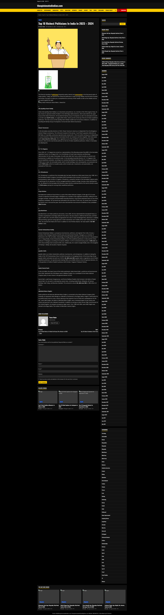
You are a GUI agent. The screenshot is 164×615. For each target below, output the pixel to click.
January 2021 (104, 285)
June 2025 (104, 118)
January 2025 (104, 134)
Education (104, 477)
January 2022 (104, 248)
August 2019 (104, 339)
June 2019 (104, 345)
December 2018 (105, 364)
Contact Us (39, 10)
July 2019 (104, 342)
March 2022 (104, 241)
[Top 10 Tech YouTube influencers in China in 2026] (47, 397)
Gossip (103, 502)
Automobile (104, 436)
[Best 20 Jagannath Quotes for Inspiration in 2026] (88, 397)
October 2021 (104, 257)
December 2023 (105, 175)
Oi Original (104, 534)
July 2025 (104, 115)
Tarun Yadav (42, 26)
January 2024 (104, 172)
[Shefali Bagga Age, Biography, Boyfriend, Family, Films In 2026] (71, 597)
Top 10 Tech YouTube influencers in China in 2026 (46, 406)
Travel (95, 10)
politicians (55, 94)
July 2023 (104, 191)
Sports (103, 553)
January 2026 (104, 96)
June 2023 (104, 194)
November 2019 (105, 329)
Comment (41, 344)
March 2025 (104, 128)
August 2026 (104, 74)
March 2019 (104, 355)
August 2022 (104, 225)
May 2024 (104, 159)
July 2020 (104, 304)
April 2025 (104, 125)
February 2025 (105, 131)
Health (103, 506)
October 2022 (105, 219)
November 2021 (105, 254)
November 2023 (105, 178)
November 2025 (105, 103)
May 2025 (104, 121)
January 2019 (104, 361)
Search (104, 20)
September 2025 (105, 109)
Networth (74, 10)
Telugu (103, 565)
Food (103, 493)
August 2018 (104, 377)
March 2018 (104, 392)
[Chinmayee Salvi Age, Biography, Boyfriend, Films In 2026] (48, 597)
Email (40, 369)
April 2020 (104, 314)
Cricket (86, 10)
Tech (91, 10)
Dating (103, 474)
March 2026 (104, 90)
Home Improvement (106, 515)
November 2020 (105, 292)
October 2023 (105, 181)
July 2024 (104, 153)
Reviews (103, 547)
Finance (80, 10)
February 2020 (105, 320)
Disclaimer (101, 10)
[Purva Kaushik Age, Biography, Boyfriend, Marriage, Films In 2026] (93, 597)
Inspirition (104, 521)
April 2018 (104, 389)
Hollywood (104, 512)
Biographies (55, 10)
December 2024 (105, 137)
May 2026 (104, 84)
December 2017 (105, 402)
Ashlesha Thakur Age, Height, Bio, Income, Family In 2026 (115, 606)
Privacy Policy (109, 10)
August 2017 (104, 415)
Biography (104, 446)
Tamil (103, 559)
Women (103, 581)
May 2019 (104, 348)
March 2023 (104, 203)
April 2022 (104, 238)
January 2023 (104, 210)
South (103, 550)
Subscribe (123, 10)
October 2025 (105, 106)
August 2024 (104, 150)
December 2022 (105, 213)
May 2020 (104, 311)
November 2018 (105, 367)
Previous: (53, 331)
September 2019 (105, 336)
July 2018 (104, 380)
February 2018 (105, 396)
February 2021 (105, 282)
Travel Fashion (105, 575)
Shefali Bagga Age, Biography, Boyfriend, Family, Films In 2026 (70, 606)
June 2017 (104, 421)
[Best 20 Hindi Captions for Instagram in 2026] (68, 397)
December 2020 (105, 288)
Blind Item (104, 455)
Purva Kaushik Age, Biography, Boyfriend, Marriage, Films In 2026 (92, 606)
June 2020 (104, 307)
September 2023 (105, 184)
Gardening (104, 499)
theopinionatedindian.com (50, 5)
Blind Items (67, 10)
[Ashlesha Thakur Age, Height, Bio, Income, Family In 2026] (115, 597)
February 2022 (105, 244)
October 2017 (104, 408)
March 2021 (104, 279)
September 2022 (105, 222)
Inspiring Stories (105, 518)
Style (103, 556)
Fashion (103, 484)
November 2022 (105, 216)
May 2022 (104, 235)
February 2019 (105, 358)
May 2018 (104, 386)
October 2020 (105, 295)
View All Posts (54, 323)
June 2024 (104, 156)
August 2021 (104, 263)
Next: (89, 330)
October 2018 (104, 370)
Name (40, 364)
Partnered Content (106, 537)
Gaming (103, 496)
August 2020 (104, 301)
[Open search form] (115, 10)
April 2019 (104, 352)
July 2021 (104, 266)
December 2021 (105, 251)
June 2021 (104, 270)
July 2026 (104, 77)
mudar (40, 608)
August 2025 (104, 112)
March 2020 (104, 317)
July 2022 (104, 229)
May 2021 (104, 273)
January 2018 (104, 399)
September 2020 (105, 298)
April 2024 (104, 162)
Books (103, 461)
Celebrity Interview (106, 468)
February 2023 (105, 207)
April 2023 (104, 200)
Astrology (104, 433)
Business (104, 465)
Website (40, 374)
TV (102, 578)
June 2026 (104, 80)
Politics (103, 540)
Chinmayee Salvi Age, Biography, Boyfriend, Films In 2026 (48, 606)
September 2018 (105, 374)
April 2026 (104, 87)
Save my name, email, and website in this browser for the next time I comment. (59, 379)
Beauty (103, 439)
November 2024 (105, 140)
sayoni (40, 408)
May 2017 (104, 424)
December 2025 (105, 99)
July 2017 (104, 418)
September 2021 (105, 260)
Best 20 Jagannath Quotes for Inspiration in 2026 (86, 406)
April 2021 (104, 276)
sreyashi (61, 408)
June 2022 (104, 232)
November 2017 (105, 405)
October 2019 (104, 333)
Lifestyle (103, 524)
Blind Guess (104, 452)
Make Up (103, 528)
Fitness (103, 490)
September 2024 (105, 147)
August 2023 (104, 188)
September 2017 (105, 411)
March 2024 (104, 166)
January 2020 (104, 323)
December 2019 (105, 326)
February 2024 (105, 169)
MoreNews (102, 613)
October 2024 (105, 143)
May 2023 (104, 197)
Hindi (103, 509)
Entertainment (47, 10)
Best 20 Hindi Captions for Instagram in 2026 (68, 406)
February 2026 (105, 93)
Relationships (105, 543)
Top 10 (61, 10)
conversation (79, 94)
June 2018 (104, 383)
